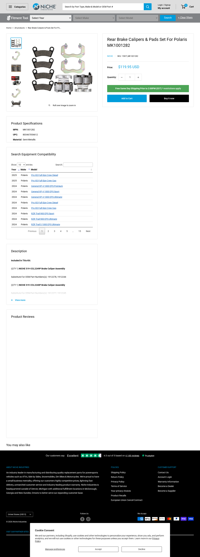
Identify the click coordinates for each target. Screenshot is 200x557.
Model (34, 169)
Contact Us (163, 472)
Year (13, 169)
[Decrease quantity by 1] (121, 77)
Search (168, 17)
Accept (98, 549)
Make (23, 169)
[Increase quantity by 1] (138, 77)
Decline (141, 549)
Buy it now (169, 98)
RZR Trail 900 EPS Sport (42, 213)
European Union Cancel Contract (126, 500)
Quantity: (111, 77)
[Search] (148, 6)
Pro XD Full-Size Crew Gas (43, 180)
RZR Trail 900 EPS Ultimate (44, 219)
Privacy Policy (117, 481)
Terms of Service (119, 486)
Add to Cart (126, 98)
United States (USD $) (17, 514)
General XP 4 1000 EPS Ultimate (46, 197)
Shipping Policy (118, 472)
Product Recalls (118, 495)
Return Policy (117, 477)
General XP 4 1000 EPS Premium (47, 186)
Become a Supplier (167, 491)
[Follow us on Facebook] (82, 519)
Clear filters (185, 17)
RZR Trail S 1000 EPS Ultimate (45, 224)
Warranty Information (168, 481)
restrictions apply (172, 88)
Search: (59, 164)
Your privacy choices (121, 491)
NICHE (110, 56)
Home (8, 28)
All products (20, 28)
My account (164, 8)
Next (88, 231)
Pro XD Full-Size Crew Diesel (44, 175)
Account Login (165, 477)
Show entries (21, 164)
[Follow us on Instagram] (88, 519)
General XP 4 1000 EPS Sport (45, 191)
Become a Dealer (166, 486)
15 (79, 231)
